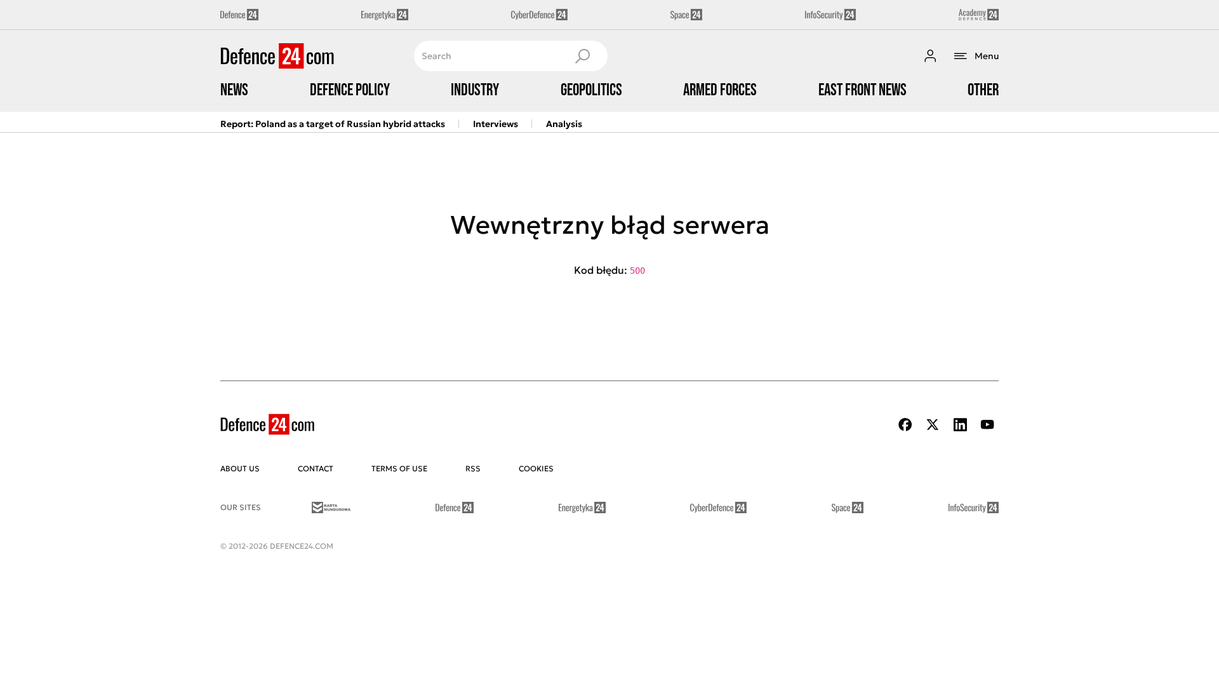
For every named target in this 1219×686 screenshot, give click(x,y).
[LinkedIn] (960, 424)
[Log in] (930, 56)
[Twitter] (932, 424)
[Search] (582, 56)
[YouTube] (987, 424)
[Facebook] (905, 424)
